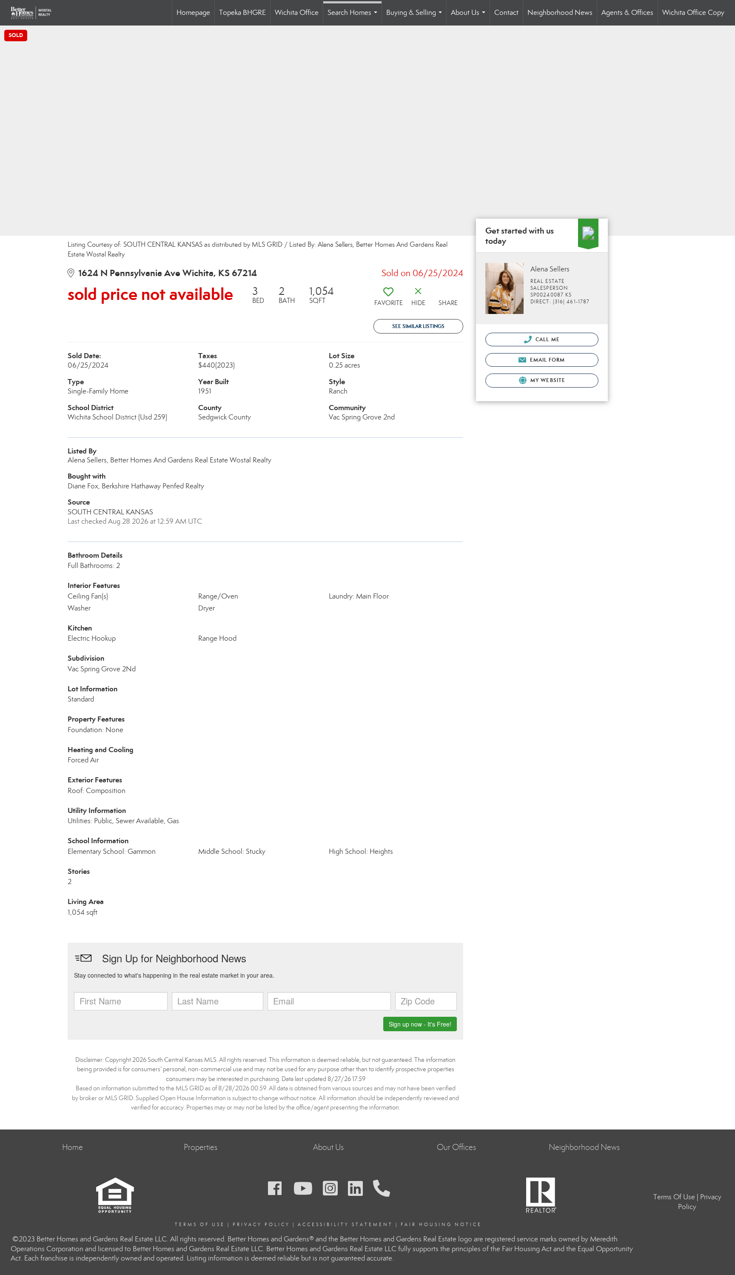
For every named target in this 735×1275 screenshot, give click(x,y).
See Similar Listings (418, 326)
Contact (506, 12)
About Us (470, 17)
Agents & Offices (627, 12)
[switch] (388, 299)
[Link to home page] (35, 13)
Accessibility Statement (345, 1224)
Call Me (547, 339)
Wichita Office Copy (693, 12)
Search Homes (354, 17)
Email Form (546, 360)
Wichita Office (297, 12)
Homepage (193, 12)
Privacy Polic (259, 1224)
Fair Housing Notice (441, 1224)
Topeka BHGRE (242, 12)
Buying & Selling (415, 17)
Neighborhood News (560, 12)
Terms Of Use (200, 1224)
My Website (547, 380)
